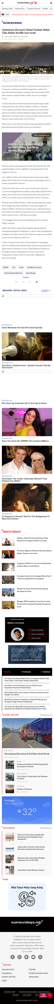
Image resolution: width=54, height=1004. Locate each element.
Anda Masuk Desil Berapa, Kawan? (31, 870)
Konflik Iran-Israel (34, 267)
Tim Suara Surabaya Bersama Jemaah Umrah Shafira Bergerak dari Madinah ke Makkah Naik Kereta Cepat (25, 707)
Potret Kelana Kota (38, 973)
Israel (21, 267)
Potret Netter (8, 977)
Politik (45, 9)
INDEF (5, 267)
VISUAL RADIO (35, 638)
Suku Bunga (30, 273)
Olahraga (7, 973)
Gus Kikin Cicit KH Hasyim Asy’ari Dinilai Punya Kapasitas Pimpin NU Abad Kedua (23, 686)
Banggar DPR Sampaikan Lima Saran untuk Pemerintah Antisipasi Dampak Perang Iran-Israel (34, 604)
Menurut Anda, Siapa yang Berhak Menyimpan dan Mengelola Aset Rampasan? (31, 837)
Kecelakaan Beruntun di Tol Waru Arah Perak (27, 753)
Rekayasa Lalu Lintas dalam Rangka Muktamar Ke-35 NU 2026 (31, 859)
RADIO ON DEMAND (37, 634)
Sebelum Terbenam (24, 789)
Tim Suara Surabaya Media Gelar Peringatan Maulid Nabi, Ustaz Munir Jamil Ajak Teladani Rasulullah (27, 679)
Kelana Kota (20, 9)
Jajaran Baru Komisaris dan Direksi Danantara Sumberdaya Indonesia (31, 848)
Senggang (34, 977)
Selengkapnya (46, 715)
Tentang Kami (7, 9)
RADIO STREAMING (37, 630)
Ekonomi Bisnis (12, 23)
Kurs (4, 981)
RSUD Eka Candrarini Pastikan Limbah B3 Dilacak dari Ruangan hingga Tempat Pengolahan (26, 700)
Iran (13, 267)
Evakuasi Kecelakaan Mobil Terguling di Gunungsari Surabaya (32, 765)
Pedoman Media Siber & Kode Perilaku (34, 992)
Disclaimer (27, 995)
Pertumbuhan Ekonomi (13, 273)
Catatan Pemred (33, 9)
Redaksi (16, 995)
